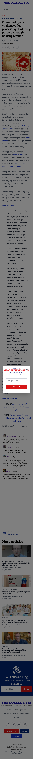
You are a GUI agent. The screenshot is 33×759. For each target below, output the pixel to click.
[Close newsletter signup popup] (27, 369)
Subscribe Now (16, 387)
